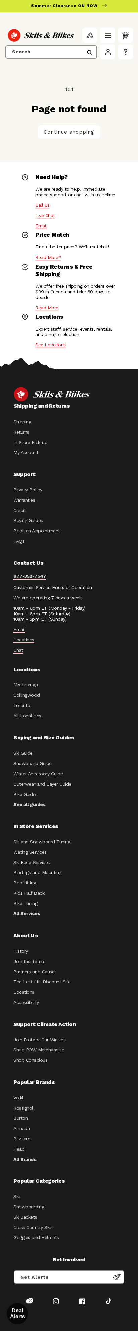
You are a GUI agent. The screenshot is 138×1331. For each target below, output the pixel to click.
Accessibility (26, 1002)
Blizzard (21, 1138)
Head (18, 1149)
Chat (18, 650)
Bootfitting (24, 882)
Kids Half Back (28, 893)
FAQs (18, 541)
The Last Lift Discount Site (42, 981)
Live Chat (45, 215)
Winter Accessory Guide (38, 773)
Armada (21, 1128)
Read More (46, 307)
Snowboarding (28, 1206)
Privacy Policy (27, 489)
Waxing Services (30, 852)
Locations (23, 639)
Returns (21, 432)
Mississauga (25, 684)
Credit (19, 510)
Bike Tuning (25, 903)
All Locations (27, 715)
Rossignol (23, 1108)
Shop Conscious (30, 1060)
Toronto (21, 705)
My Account (25, 452)
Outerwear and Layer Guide (42, 784)
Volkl (18, 1097)
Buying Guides (28, 520)
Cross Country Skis (32, 1227)
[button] (107, 35)
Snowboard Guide (32, 763)
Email (41, 225)
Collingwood (26, 695)
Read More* (48, 257)
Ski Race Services (31, 862)
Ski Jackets (25, 1217)
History (20, 951)
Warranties (24, 500)
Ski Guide (23, 753)
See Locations (50, 344)
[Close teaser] (30, 1300)
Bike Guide (24, 794)
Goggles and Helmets (36, 1237)
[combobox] (51, 52)
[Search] (89, 52)
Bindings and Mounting (37, 872)
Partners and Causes (35, 971)
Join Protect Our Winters (39, 1039)
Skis (17, 1196)
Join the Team (28, 961)
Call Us (42, 205)
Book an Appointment (36, 530)
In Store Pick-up (30, 442)
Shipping (22, 421)
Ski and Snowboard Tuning (41, 841)
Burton (20, 1118)
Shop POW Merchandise (38, 1049)
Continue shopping (69, 132)
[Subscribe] (117, 1277)
